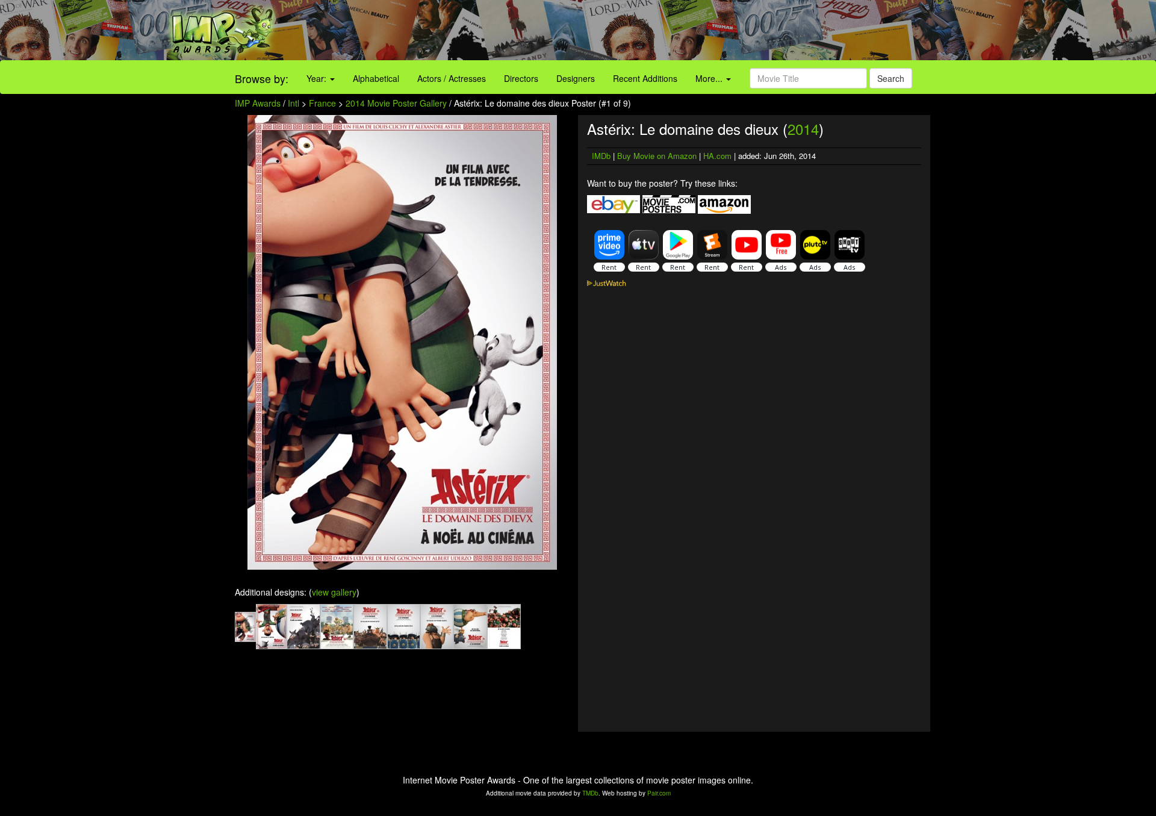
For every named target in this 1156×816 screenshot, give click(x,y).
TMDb (590, 793)
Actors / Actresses (451, 78)
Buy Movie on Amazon (657, 155)
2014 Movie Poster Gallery (396, 103)
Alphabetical (376, 78)
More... (710, 78)
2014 (803, 128)
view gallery (334, 592)
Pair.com (659, 793)
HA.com (717, 155)
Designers (575, 78)
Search (890, 78)
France (322, 103)
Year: (317, 78)
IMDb (601, 155)
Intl (293, 103)
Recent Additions (645, 78)
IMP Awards (258, 103)
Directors (521, 78)
